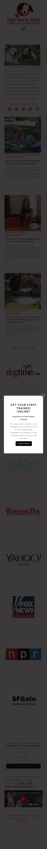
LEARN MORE (24, 444)
